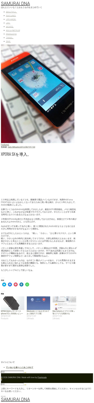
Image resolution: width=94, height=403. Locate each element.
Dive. (8, 41)
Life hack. (11, 19)
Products (11, 34)
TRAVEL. (9, 37)
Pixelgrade (42, 377)
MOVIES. (9, 26)
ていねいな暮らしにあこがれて (19, 367)
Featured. (11, 15)
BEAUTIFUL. (11, 12)
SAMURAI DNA (15, 3)
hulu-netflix (13, 30)
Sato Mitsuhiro (14, 147)
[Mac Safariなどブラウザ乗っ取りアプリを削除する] (64, 303)
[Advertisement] (39, 177)
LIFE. (8, 23)
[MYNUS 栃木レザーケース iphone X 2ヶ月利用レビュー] (12, 303)
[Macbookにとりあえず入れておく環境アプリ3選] (38, 303)
